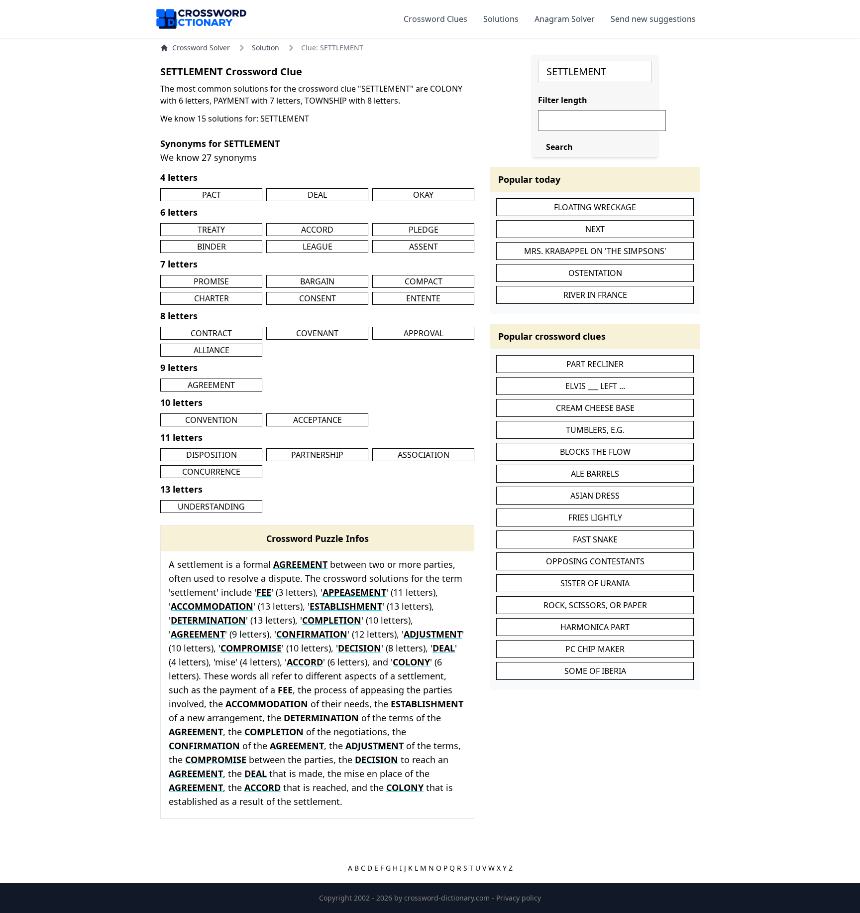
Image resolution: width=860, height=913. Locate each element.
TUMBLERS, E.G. (595, 429)
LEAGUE (317, 246)
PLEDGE (423, 229)
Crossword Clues (435, 18)
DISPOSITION (211, 454)
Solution (265, 47)
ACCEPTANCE (317, 419)
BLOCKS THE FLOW (595, 451)
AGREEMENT (211, 385)
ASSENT (423, 246)
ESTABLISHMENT (346, 606)
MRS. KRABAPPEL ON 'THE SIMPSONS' (595, 251)
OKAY (423, 194)
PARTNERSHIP (317, 454)
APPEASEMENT (354, 592)
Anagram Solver (565, 18)
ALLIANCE (211, 350)
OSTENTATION (595, 272)
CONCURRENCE (211, 471)
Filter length (562, 100)
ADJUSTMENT (433, 634)
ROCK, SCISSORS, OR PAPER (595, 605)
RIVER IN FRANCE (595, 294)
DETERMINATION (208, 620)
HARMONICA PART (595, 627)
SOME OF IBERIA (595, 670)
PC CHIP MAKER (595, 649)
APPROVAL (423, 333)
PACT (211, 194)
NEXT (595, 229)
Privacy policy (518, 898)
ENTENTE (423, 298)
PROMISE (211, 281)
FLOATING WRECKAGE (595, 207)
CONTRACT (211, 333)
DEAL (317, 194)
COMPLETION (331, 620)
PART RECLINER (595, 364)
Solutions (501, 18)
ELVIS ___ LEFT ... (595, 386)
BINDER (211, 246)
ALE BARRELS (595, 473)
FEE (263, 592)
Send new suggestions (653, 18)
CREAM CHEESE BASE (595, 407)
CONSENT (317, 298)
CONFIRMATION (311, 634)
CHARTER (211, 298)
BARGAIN (317, 281)
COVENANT (317, 333)
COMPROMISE (251, 648)
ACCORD (317, 229)
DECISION (359, 648)
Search (559, 146)
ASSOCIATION (423, 454)
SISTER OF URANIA (595, 583)
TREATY (211, 229)
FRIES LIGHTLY (595, 517)
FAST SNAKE (595, 539)
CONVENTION (211, 419)
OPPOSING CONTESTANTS (595, 561)
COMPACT (423, 281)
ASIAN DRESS (595, 495)
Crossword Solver (201, 47)
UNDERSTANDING (211, 506)
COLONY (411, 662)
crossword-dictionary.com (448, 898)
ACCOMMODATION (212, 606)
